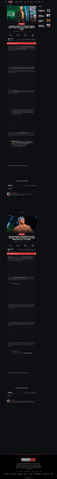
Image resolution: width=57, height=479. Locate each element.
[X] (20, 39)
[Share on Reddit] (32, 185)
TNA (28, 1)
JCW (36, 1)
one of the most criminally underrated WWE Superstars (25, 46)
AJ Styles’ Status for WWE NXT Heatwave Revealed (41, 21)
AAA (32, 1)
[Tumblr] (29, 471)
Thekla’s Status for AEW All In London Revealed (41, 26)
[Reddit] (34, 39)
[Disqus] (21, 433)
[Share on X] (26, 185)
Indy (39, 1)
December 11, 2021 (21, 145)
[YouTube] (28, 39)
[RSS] (40, 471)
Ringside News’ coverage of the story (20, 277)
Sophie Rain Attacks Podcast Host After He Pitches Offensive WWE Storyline (41, 16)
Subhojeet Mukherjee (16, 31)
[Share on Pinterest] (30, 185)
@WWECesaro (17, 141)
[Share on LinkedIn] (28, 185)
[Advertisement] (14, 101)
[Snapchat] (32, 39)
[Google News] (22, 39)
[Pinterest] (26, 39)
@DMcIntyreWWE (20, 142)
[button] (42, 2)
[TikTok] (38, 471)
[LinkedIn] (24, 39)
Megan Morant (16, 90)
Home (16, 1)
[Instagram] (30, 39)
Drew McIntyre (10, 188)
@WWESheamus (29, 142)
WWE (21, 1)
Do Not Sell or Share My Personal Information (28, 478)
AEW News (10, 215)
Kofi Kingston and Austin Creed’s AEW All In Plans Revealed (41, 11)
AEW (25, 1)
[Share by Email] (34, 185)
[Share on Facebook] (24, 185)
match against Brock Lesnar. (22, 132)
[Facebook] (18, 39)
